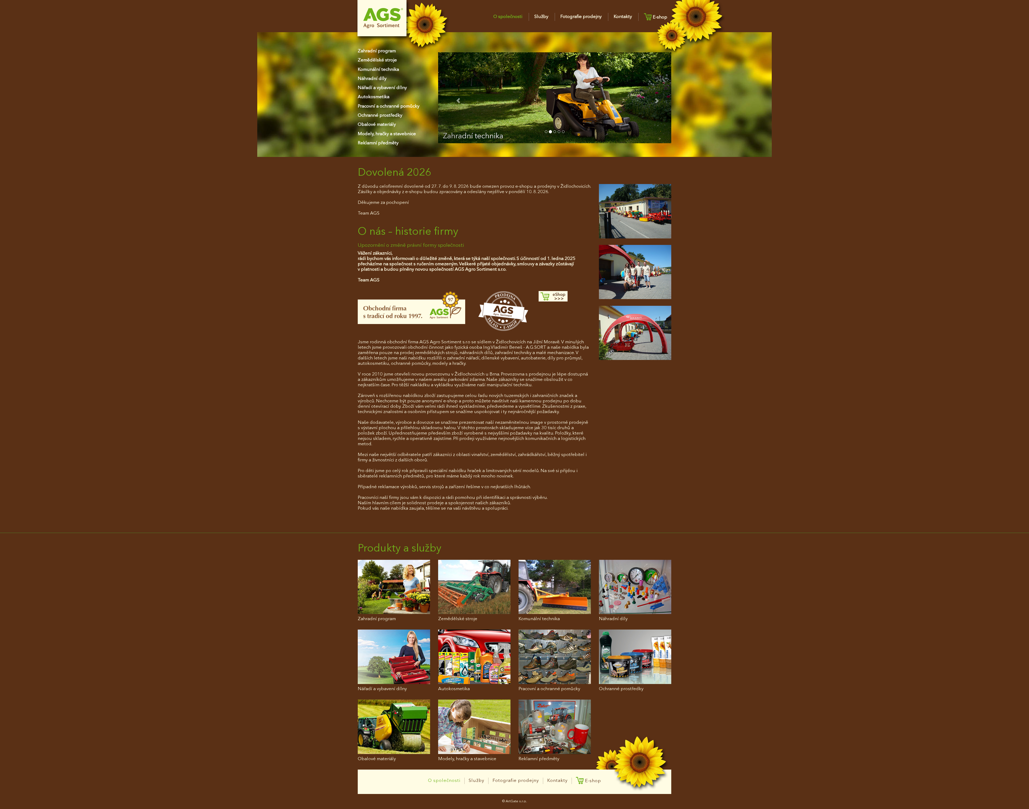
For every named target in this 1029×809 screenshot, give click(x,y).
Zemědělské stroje (377, 60)
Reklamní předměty (378, 143)
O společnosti (507, 16)
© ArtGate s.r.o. (514, 801)
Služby (541, 16)
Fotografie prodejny (581, 16)
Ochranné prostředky (380, 115)
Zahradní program (377, 51)
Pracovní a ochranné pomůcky (388, 106)
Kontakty (623, 16)
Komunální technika (378, 69)
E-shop (659, 17)
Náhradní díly (372, 78)
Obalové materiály (377, 124)
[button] (455, 97)
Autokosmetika (373, 97)
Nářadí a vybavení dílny (382, 88)
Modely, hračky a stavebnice (387, 134)
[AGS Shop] (565, 296)
